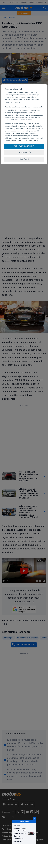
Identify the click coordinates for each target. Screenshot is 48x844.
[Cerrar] (34, 818)
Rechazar (24, 159)
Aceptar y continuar (24, 146)
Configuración (24, 152)
